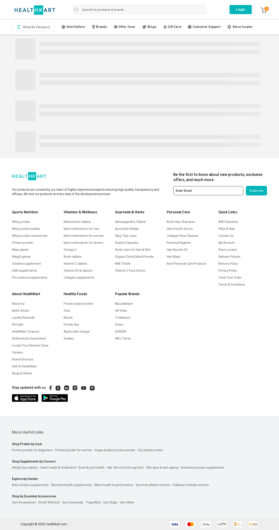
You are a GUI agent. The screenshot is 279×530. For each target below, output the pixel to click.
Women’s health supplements (71, 485)
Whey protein (21, 222)
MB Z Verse (123, 338)
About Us (18, 303)
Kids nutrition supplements (30, 485)
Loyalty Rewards (23, 317)
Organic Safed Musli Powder (134, 256)
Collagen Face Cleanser (183, 235)
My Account (226, 242)
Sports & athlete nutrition (153, 485)
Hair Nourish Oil (177, 249)
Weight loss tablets (25, 467)
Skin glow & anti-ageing (162, 467)
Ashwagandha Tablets (130, 222)
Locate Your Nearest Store (30, 345)
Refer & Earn (20, 310)
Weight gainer (21, 256)
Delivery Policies (229, 256)
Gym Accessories (24, 502)
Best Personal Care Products (186, 263)
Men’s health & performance (113, 485)
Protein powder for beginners (32, 450)
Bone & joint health (91, 467)
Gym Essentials (72, 502)
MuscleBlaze (124, 303)
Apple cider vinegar (77, 331)
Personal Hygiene (179, 242)
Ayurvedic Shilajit (127, 229)
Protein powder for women (73, 450)
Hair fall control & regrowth (125, 467)
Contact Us (225, 235)
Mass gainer (20, 249)
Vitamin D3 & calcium (78, 270)
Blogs (152, 27)
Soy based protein (150, 450)
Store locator (243, 27)
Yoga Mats (93, 502)
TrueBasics (122, 317)
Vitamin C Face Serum (130, 270)
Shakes (69, 338)
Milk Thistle (123, 263)
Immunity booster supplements (202, 467)
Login (240, 9)
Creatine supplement (26, 263)
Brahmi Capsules (126, 242)
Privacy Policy (227, 270)
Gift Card (174, 27)
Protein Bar (71, 324)
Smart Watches (49, 502)
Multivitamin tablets (77, 222)
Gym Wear (127, 502)
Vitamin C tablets (75, 263)
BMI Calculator (228, 222)
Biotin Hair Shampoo (181, 222)
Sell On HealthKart (24, 366)
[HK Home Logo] (35, 10)
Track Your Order (230, 277)
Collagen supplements (79, 277)
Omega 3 (70, 249)
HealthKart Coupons (25, 331)
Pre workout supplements (30, 277)
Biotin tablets (73, 256)
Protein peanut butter (78, 303)
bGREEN (120, 331)
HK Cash (17, 324)
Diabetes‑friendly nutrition (191, 485)
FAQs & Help (226, 229)
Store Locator (227, 249)
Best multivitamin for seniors (83, 242)
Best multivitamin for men (82, 229)
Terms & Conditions (231, 284)
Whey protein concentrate (30, 235)
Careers (17, 352)
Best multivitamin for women (84, 235)
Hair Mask (173, 256)
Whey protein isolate (26, 229)
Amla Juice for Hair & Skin (133, 249)
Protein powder (22, 242)
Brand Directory (22, 359)
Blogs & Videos (22, 373)
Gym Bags (110, 502)
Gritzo (119, 324)
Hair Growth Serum (180, 229)
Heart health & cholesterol (58, 467)
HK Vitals (121, 310)
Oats (67, 310)
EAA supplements (24, 270)
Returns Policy (228, 263)
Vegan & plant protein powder (115, 450)
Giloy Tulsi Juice (126, 235)
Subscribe (256, 190)
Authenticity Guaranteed (29, 338)
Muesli (68, 317)
